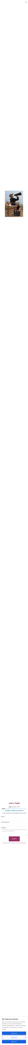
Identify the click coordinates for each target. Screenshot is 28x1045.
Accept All (14, 1033)
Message (3, 827)
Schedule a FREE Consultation (14, 810)
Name (3, 816)
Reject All (14, 1041)
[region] (14, 1031)
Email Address (5, 822)
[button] (25, 2)
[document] (14, 522)
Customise (14, 1037)
